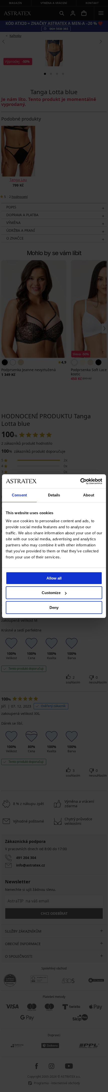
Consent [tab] (19, 495)
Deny (54, 607)
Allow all (54, 578)
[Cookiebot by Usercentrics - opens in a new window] (80, 481)
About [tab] (88, 495)
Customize (51, 593)
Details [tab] (54, 495)
